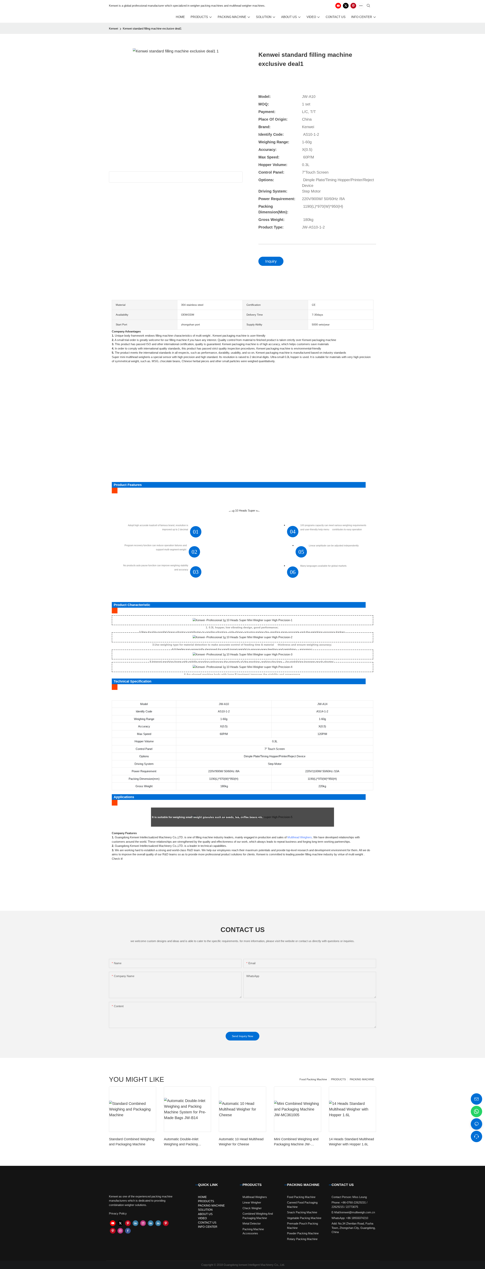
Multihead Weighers (299, 837)
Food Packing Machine (313, 1079)
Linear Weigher (251, 1202)
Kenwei (113, 28)
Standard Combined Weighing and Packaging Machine (131, 1141)
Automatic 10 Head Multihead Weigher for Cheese (241, 1141)
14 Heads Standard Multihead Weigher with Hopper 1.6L (351, 1141)
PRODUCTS (338, 1079)
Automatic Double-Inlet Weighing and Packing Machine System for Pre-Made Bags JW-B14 (187, 1142)
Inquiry (271, 261)
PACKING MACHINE (362, 1079)
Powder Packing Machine (303, 1233)
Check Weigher (252, 1208)
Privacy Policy (118, 1213)
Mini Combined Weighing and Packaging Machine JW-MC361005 (296, 1142)
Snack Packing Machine (302, 1212)
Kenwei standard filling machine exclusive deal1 (152, 28)
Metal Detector (251, 1223)
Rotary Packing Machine (302, 1239)
